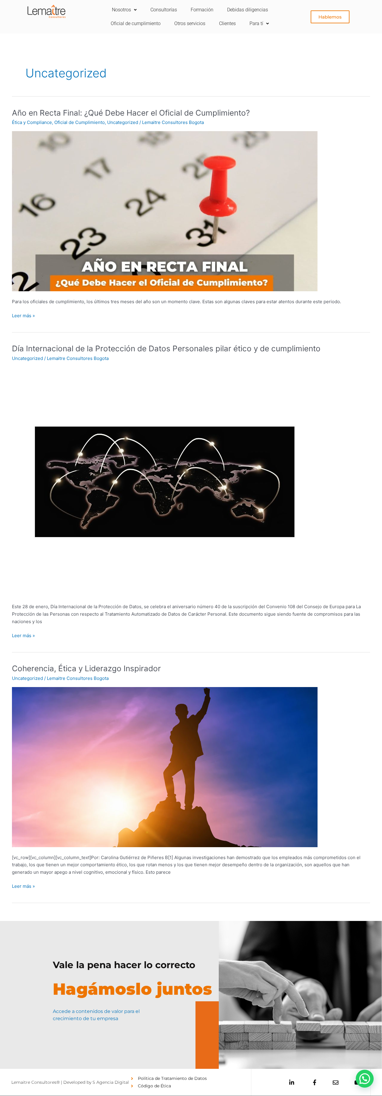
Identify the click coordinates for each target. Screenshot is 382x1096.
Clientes (227, 23)
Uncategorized (122, 122)
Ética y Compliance (32, 122)
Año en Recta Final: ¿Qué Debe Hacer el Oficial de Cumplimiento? (131, 112)
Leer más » (23, 315)
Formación (202, 10)
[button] (365, 1079)
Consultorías (163, 10)
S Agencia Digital (111, 1082)
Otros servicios (189, 23)
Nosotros (121, 10)
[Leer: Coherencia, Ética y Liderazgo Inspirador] (165, 767)
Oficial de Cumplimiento (79, 122)
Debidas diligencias (247, 10)
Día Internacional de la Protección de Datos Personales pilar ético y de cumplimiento (166, 348)
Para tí (256, 23)
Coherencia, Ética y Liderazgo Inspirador (86, 668)
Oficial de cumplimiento (136, 23)
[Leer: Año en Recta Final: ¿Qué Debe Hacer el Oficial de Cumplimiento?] (165, 211)
